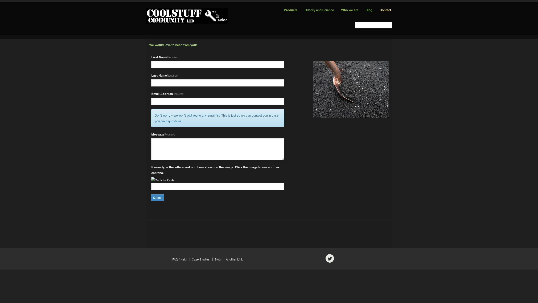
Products (290, 10)
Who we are (349, 10)
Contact (385, 10)
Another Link (234, 259)
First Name (159, 57)
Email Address (162, 93)
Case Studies (201, 259)
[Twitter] (329, 258)
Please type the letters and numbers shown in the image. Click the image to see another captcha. (215, 170)
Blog (368, 10)
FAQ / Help (179, 259)
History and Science (319, 10)
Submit (157, 197)
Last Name (159, 75)
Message (157, 134)
